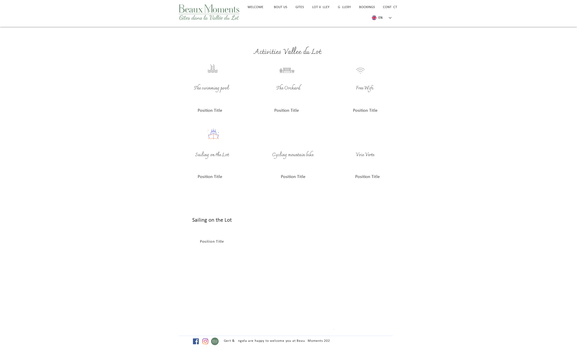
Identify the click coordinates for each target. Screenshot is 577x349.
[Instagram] (205, 341)
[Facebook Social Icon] (196, 341)
